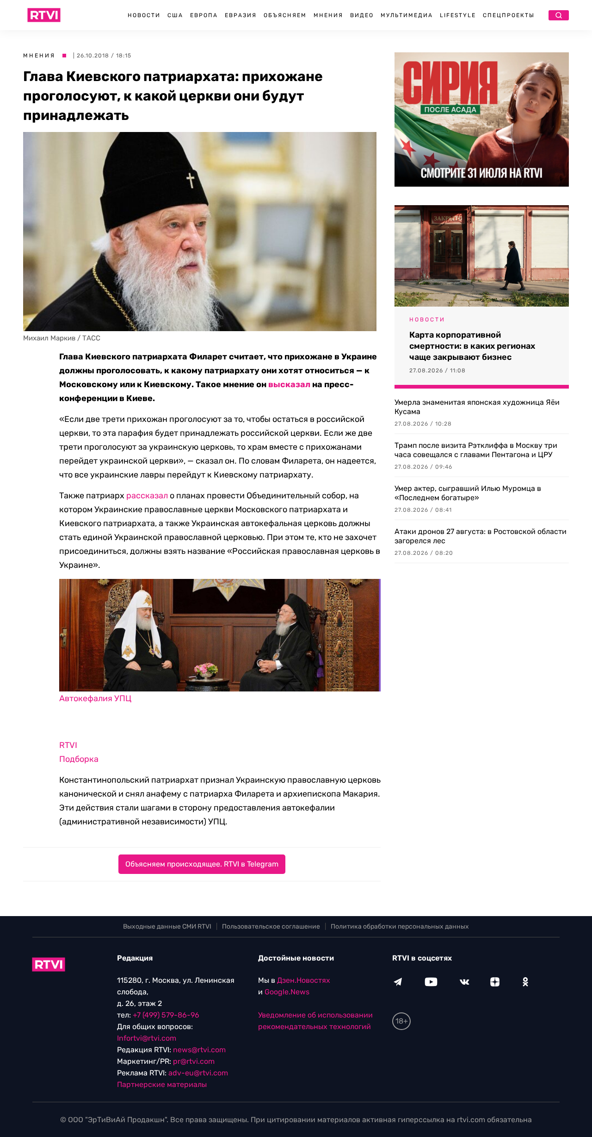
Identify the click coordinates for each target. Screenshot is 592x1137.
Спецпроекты (509, 15)
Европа (204, 15)
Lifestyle (458, 15)
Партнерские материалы (162, 1084)
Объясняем (285, 15)
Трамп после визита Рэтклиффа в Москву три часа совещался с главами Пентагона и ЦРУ (476, 450)
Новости (144, 15)
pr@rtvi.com (194, 1061)
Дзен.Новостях (303, 980)
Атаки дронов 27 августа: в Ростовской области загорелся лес (481, 536)
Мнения (328, 15)
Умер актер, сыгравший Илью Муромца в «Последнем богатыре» (468, 493)
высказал (289, 384)
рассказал (147, 495)
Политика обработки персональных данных (400, 926)
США (175, 15)
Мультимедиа (407, 15)
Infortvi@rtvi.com (146, 1038)
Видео (362, 15)
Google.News (287, 991)
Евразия (241, 15)
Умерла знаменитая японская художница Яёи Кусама (477, 407)
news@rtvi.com (199, 1049)
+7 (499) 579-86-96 (166, 1015)
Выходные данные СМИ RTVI (167, 926)
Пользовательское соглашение (271, 926)
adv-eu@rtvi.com (198, 1072)
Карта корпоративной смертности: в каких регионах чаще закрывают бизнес (472, 346)
